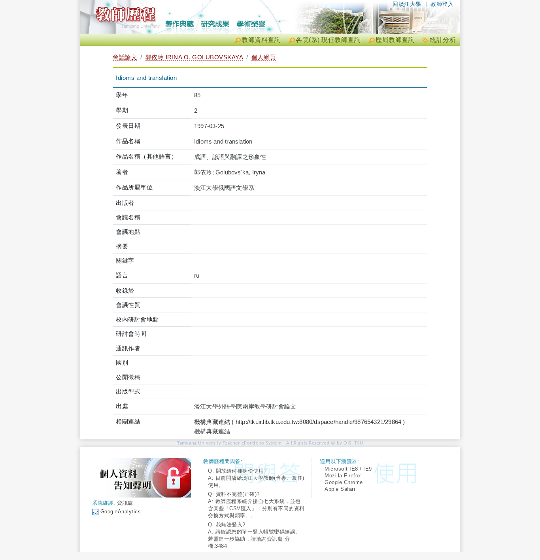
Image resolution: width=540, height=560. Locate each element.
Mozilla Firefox (343, 476)
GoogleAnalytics (120, 512)
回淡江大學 (407, 4)
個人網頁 (263, 57)
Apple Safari (340, 489)
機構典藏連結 (212, 431)
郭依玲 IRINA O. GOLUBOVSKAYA (194, 57)
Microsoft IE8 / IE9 (348, 469)
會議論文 (125, 57)
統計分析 (443, 39)
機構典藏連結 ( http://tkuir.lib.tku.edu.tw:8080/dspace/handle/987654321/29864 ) (299, 421)
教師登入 (441, 4)
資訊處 (125, 503)
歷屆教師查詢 (395, 39)
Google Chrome (344, 482)
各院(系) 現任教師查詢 (328, 39)
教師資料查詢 (261, 39)
